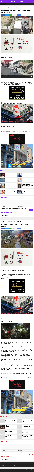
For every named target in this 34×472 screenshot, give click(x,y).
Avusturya (7, 176)
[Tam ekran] (31, 76)
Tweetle (7, 228)
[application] (17, 69)
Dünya (6, 221)
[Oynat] (2, 76)
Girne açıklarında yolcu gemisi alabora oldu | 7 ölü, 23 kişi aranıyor (12, 4)
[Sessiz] (30, 76)
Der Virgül (4, 131)
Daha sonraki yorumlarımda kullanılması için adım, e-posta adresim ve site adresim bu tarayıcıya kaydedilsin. (14, 208)
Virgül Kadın (6, 7)
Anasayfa (3, 7)
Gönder (11, 228)
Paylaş (3, 228)
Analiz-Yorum (7, 186)
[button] (17, 68)
